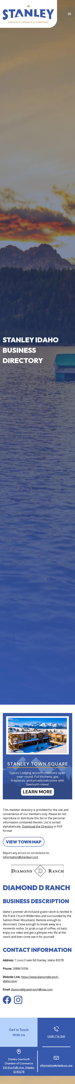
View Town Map (23, 841)
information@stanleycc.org (20, 857)
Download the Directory (37, 826)
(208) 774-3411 (56, 1036)
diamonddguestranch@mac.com (31, 989)
